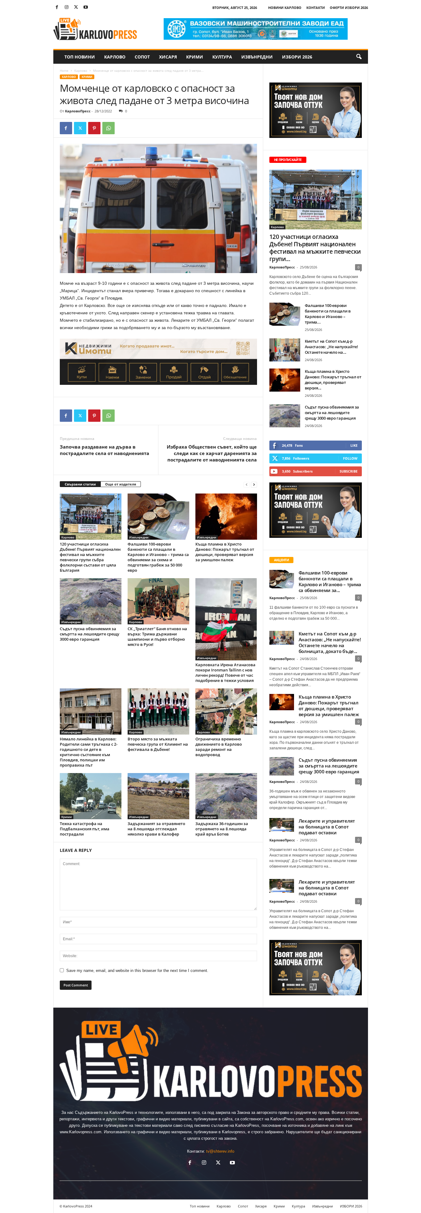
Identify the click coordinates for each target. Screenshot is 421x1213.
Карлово (114, 57)
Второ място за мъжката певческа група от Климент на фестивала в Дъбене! (158, 744)
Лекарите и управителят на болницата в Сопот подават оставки (327, 827)
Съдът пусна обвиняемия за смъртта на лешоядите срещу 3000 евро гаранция (89, 634)
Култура (222, 57)
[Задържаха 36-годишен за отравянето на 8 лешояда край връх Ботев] (226, 796)
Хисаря (168, 57)
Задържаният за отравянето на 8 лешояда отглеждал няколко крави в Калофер (156, 829)
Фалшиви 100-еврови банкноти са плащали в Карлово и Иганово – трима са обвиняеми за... (330, 581)
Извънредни (257, 57)
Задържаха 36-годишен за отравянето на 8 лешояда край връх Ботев (221, 829)
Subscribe (349, 471)
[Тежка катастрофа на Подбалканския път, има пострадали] (90, 796)
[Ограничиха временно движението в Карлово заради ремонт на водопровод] (226, 711)
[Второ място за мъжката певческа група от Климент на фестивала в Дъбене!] (158, 711)
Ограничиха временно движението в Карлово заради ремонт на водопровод (218, 746)
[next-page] (254, 484)
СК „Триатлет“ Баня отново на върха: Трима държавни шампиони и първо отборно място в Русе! (157, 636)
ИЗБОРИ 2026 (297, 57)
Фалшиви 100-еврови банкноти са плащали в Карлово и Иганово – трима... (328, 314)
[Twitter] (76, 7)
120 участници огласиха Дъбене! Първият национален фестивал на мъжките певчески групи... (315, 248)
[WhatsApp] (108, 128)
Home (64, 70)
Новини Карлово (284, 7)
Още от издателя (120, 484)
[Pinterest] (94, 128)
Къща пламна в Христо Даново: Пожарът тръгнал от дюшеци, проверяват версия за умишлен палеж (224, 551)
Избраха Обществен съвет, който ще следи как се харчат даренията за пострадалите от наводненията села (212, 453)
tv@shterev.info (220, 1151)
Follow (350, 458)
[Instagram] (66, 7)
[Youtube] (85, 7)
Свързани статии (80, 484)
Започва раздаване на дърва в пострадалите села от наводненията (104, 450)
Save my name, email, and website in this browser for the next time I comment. (137, 970)
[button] (359, 57)
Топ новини (79, 57)
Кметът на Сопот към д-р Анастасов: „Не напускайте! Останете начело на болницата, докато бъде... (330, 642)
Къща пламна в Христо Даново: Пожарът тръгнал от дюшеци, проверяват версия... (333, 380)
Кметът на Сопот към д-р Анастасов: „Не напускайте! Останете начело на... (331, 346)
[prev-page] (246, 484)
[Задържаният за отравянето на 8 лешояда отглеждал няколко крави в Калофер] (158, 796)
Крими (194, 57)
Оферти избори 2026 (349, 7)
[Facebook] (57, 7)
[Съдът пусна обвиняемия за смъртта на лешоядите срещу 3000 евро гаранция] (90, 601)
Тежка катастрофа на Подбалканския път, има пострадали (84, 829)
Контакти (315, 7)
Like (354, 445)
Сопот (142, 57)
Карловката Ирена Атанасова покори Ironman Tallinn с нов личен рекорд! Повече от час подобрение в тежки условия (225, 672)
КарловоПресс (78, 111)
